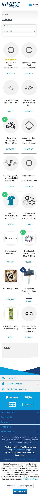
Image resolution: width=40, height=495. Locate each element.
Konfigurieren (20, 491)
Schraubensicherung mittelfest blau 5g (11, 327)
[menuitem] (33, 4)
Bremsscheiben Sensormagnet (11, 252)
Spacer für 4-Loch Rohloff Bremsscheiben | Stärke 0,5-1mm (29, 140)
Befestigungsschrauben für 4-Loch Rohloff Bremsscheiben (11, 178)
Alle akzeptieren (25, 486)
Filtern (9, 26)
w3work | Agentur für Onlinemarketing (24, 459)
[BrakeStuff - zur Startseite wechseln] (11, 4)
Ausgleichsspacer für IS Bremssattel (11, 101)
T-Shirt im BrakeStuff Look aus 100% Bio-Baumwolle (11, 215)
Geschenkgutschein (11, 289)
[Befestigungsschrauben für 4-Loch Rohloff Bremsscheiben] (11, 163)
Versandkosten (19, 450)
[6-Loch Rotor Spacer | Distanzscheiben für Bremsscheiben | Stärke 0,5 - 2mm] (11, 50)
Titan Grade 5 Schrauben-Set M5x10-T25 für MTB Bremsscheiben (29, 253)
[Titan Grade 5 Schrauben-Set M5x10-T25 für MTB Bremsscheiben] (29, 238)
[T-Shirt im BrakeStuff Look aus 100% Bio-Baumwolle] (11, 200)
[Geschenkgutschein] (11, 276)
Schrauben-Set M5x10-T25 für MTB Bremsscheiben (29, 102)
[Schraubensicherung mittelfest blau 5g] (11, 313)
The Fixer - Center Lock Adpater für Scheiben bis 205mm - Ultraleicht (29, 328)
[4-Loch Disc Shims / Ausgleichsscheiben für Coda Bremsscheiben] (29, 163)
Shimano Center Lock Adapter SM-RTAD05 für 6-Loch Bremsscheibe (29, 215)
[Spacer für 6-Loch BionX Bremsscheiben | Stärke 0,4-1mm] (29, 50)
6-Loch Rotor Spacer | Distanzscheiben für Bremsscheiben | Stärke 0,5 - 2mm (11, 65)
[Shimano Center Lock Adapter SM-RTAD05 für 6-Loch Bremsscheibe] (29, 200)
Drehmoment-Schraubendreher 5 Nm (29, 291)
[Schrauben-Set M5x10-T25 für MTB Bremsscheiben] (29, 87)
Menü (35, 5)
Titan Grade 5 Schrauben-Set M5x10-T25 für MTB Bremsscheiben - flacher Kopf (11, 140)
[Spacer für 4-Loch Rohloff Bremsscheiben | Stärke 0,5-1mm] (29, 125)
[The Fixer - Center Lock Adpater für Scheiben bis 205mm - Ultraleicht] (29, 313)
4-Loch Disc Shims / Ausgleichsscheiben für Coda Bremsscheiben (29, 178)
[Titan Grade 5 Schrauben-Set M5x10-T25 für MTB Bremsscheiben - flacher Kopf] (11, 125)
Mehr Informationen (30, 479)
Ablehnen (11, 486)
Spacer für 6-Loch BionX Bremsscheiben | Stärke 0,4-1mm (29, 65)
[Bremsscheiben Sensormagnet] (11, 238)
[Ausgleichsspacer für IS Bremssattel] (11, 87)
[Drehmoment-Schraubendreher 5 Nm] (29, 276)
